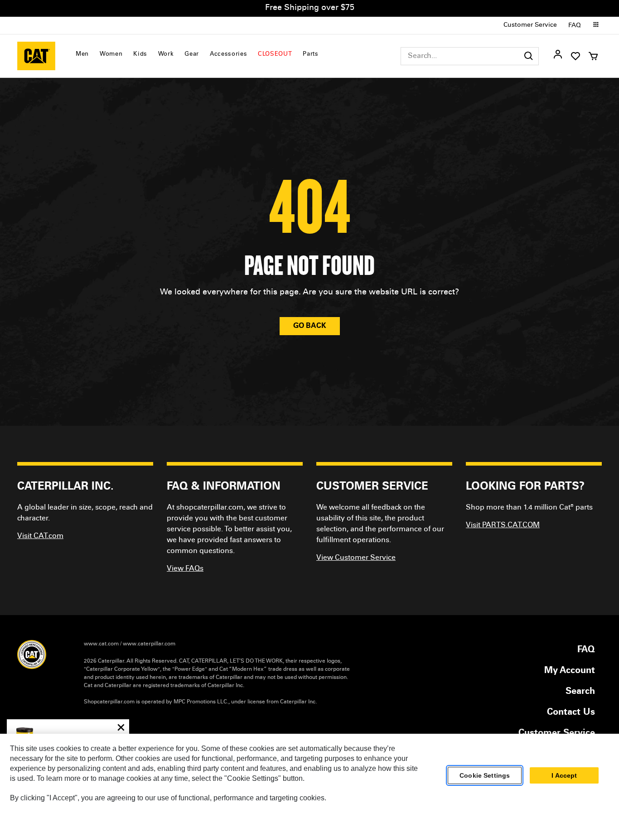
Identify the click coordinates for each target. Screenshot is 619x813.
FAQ (574, 26)
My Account (569, 671)
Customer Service (530, 25)
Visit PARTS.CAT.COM (503, 525)
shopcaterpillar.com (36, 56)
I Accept (564, 775)
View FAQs (185, 568)
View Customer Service (356, 558)
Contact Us (571, 712)
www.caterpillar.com (149, 644)
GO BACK (309, 326)
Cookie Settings (484, 775)
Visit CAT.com (40, 536)
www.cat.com (101, 644)
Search (580, 692)
